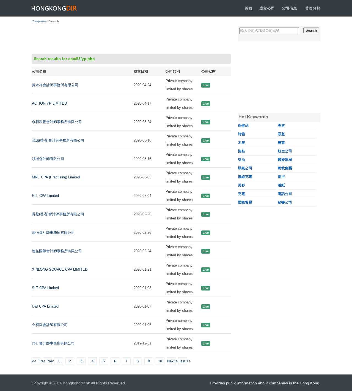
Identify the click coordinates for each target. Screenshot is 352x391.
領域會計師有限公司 (48, 159)
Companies (39, 21)
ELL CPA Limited (45, 196)
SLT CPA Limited (45, 288)
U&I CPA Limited (45, 306)
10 (160, 361)
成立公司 (267, 8)
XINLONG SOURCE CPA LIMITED (59, 269)
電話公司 (285, 194)
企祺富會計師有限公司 (50, 325)
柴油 (241, 160)
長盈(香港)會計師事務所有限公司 (58, 214)
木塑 (241, 142)
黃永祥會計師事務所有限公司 (55, 85)
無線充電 (245, 177)
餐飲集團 (285, 168)
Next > (171, 361)
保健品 (243, 125)
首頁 (248, 8)
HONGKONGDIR (54, 8)
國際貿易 (245, 202)
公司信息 (289, 8)
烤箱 (241, 134)
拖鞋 (241, 151)
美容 (281, 125)
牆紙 (281, 185)
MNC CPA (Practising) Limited (56, 177)
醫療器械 (285, 160)
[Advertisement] (131, 38)
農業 (281, 142)
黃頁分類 (312, 8)
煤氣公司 (245, 168)
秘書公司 (285, 202)
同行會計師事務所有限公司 (53, 343)
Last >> (182, 361)
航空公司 (285, 151)
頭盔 (281, 134)
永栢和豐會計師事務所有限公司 (57, 122)
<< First (36, 361)
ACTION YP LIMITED (49, 103)
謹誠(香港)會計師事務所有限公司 (58, 140)
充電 (241, 194)
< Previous (47, 361)
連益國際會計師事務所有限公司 (57, 251)
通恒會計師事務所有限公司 (53, 232)
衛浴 (281, 177)
